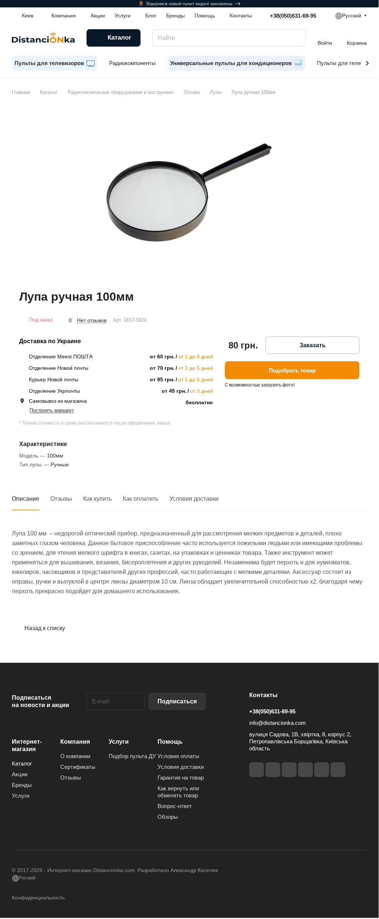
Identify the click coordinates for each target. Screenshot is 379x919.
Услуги (20, 796)
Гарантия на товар (181, 777)
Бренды (22, 785)
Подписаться (177, 701)
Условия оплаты (178, 756)
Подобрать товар (292, 370)
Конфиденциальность (38, 898)
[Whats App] (338, 769)
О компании (75, 756)
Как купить (97, 499)
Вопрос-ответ (175, 806)
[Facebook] (256, 769)
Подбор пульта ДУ (132, 756)
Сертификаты (77, 767)
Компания (75, 742)
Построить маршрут (52, 410)
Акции (19, 774)
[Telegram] (289, 769)
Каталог (22, 763)
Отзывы (61, 499)
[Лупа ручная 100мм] (189, 193)
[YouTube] (305, 769)
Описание (25, 499)
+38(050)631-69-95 (293, 16)
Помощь (170, 742)
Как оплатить (140, 499)
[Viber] (321, 769)
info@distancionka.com (277, 723)
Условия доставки (194, 499)
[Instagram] (272, 769)
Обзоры (168, 817)
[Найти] (296, 38)
